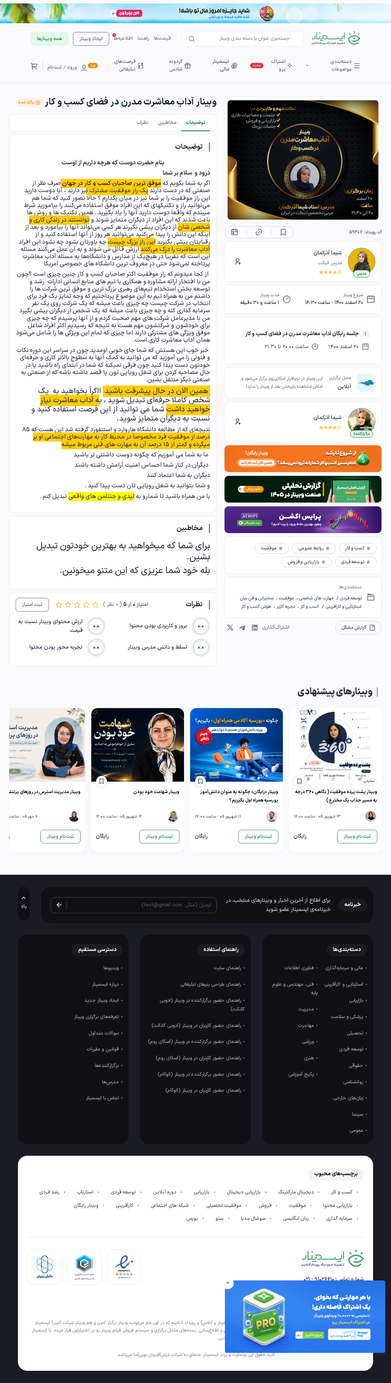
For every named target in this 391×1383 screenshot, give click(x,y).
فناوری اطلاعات (299, 968)
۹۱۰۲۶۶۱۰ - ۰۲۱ (319, 1279)
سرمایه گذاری (340, 1218)
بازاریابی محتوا (338, 1206)
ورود (72, 67)
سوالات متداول (104, 1033)
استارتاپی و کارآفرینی (343, 606)
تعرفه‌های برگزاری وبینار (97, 1017)
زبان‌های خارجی (349, 1098)
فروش (266, 1206)
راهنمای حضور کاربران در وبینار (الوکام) (203, 1090)
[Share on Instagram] (230, 628)
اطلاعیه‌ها (123, 38)
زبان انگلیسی (296, 1218)
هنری (309, 1058)
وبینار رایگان (87, 1206)
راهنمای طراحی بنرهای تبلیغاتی (211, 984)
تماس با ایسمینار (103, 1098)
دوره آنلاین (165, 1192)
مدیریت (307, 1009)
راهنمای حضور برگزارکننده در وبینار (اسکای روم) (195, 1042)
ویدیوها (111, 968)
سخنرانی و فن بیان (257, 598)
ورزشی (308, 1042)
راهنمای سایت (228, 968)
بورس (192, 1218)
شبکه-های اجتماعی (170, 1206)
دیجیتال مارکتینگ (296, 1192)
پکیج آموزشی (301, 1074)
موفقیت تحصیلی (224, 1206)
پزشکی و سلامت (348, 1017)
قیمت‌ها (162, 38)
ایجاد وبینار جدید (102, 1000)
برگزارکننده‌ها (107, 1066)
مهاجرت (306, 1026)
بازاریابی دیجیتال (244, 1192)
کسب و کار (309, 606)
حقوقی (357, 1066)
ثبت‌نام (54, 67)
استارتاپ (86, 1192)
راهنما (143, 38)
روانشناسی (354, 1082)
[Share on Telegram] (242, 628)
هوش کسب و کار (256, 606)
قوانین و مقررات (103, 1049)
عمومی (357, 1130)
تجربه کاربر (285, 606)
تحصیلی (356, 1033)
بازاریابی (357, 1000)
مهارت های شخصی (315, 598)
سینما (358, 1114)
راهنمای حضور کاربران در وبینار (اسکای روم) (199, 1058)
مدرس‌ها (111, 1082)
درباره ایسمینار (106, 984)
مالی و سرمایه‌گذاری (345, 968)
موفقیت (286, 598)
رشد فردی (50, 1192)
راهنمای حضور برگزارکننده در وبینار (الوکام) (200, 1074)
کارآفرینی (125, 1206)
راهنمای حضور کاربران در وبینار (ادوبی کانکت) (197, 1026)
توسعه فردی (350, 598)
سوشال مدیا (254, 1218)
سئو (220, 1218)
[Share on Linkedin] (255, 628)
